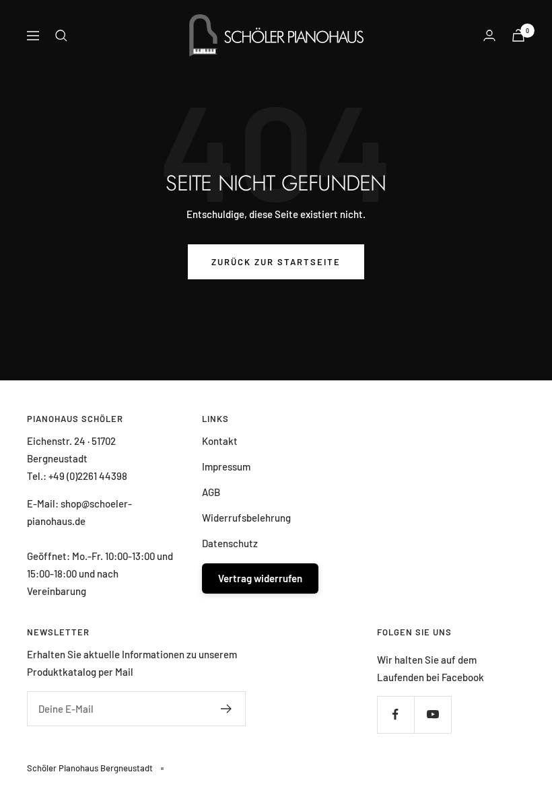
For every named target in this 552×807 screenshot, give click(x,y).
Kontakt (220, 441)
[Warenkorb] (518, 35)
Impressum (226, 466)
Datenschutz (230, 543)
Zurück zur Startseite (276, 261)
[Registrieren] (226, 708)
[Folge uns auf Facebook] (395, 714)
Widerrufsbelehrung (246, 518)
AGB (211, 492)
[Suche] (61, 36)
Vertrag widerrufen (260, 578)
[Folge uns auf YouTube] (432, 714)
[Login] (489, 35)
